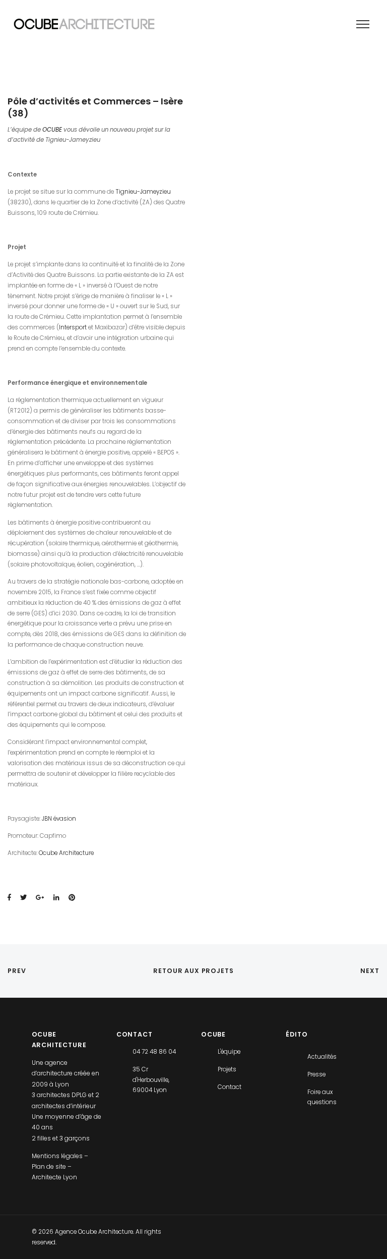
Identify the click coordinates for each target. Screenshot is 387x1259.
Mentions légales (58, 1156)
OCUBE (52, 130)
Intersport (73, 327)
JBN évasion (59, 819)
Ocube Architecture (66, 853)
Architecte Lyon (54, 1177)
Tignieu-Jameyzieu (143, 192)
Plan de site (50, 1166)
